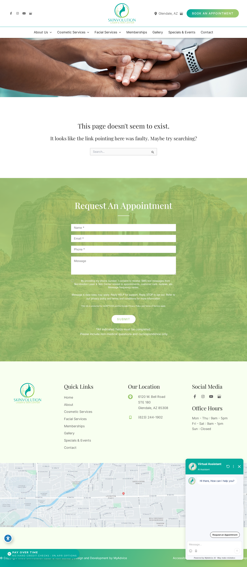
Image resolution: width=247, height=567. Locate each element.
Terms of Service (152, 305)
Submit (123, 319)
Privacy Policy (134, 305)
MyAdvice (120, 558)
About (68, 405)
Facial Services (75, 419)
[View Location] (156, 13)
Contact (70, 447)
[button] (213, 13)
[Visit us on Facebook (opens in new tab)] (11, 13)
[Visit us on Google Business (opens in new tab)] (30, 13)
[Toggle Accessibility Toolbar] (8, 538)
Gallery (69, 433)
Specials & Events (77, 440)
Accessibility (181, 558)
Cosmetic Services (78, 412)
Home (68, 397)
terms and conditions (124, 298)
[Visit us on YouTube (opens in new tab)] (24, 13)
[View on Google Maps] (181, 13)
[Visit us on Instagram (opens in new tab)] (17, 13)
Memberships (74, 426)
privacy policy (98, 298)
